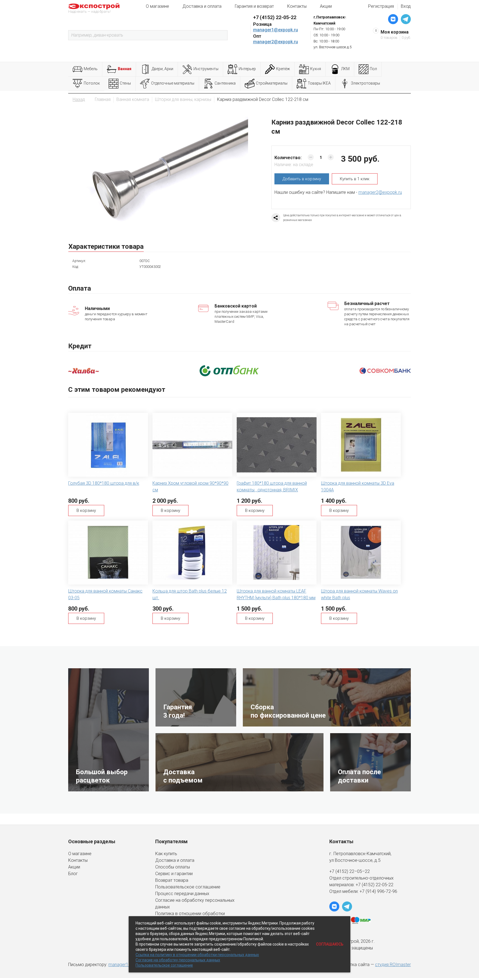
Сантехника (225, 83)
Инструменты (205, 69)
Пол (373, 69)
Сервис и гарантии (174, 873)
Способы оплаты (172, 867)
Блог (73, 873)
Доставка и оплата (201, 6)
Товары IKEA (319, 83)
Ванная (124, 69)
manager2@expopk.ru (275, 41)
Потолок (92, 83)
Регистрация (381, 6)
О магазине (157, 6)
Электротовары (365, 83)
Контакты (297, 6)
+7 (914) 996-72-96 (378, 891)
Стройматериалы (271, 83)
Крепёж (283, 69)
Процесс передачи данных (182, 893)
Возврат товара (171, 880)
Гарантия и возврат (254, 6)
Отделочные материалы (172, 83)
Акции (326, 6)
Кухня (315, 69)
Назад (79, 99)
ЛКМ (345, 69)
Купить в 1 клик (355, 178)
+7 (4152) (366, 884)
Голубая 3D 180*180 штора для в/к (103, 483)
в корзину (301, 178)
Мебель (91, 69)
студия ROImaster (393, 964)
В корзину (86, 510)
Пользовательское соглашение (187, 887)
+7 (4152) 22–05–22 (349, 871)
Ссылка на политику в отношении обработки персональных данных (197, 954)
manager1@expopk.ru (275, 29)
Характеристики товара (106, 246)
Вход (406, 6)
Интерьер (247, 69)
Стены (125, 83)
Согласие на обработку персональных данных (178, 960)
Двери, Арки (162, 69)
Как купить (166, 853)
